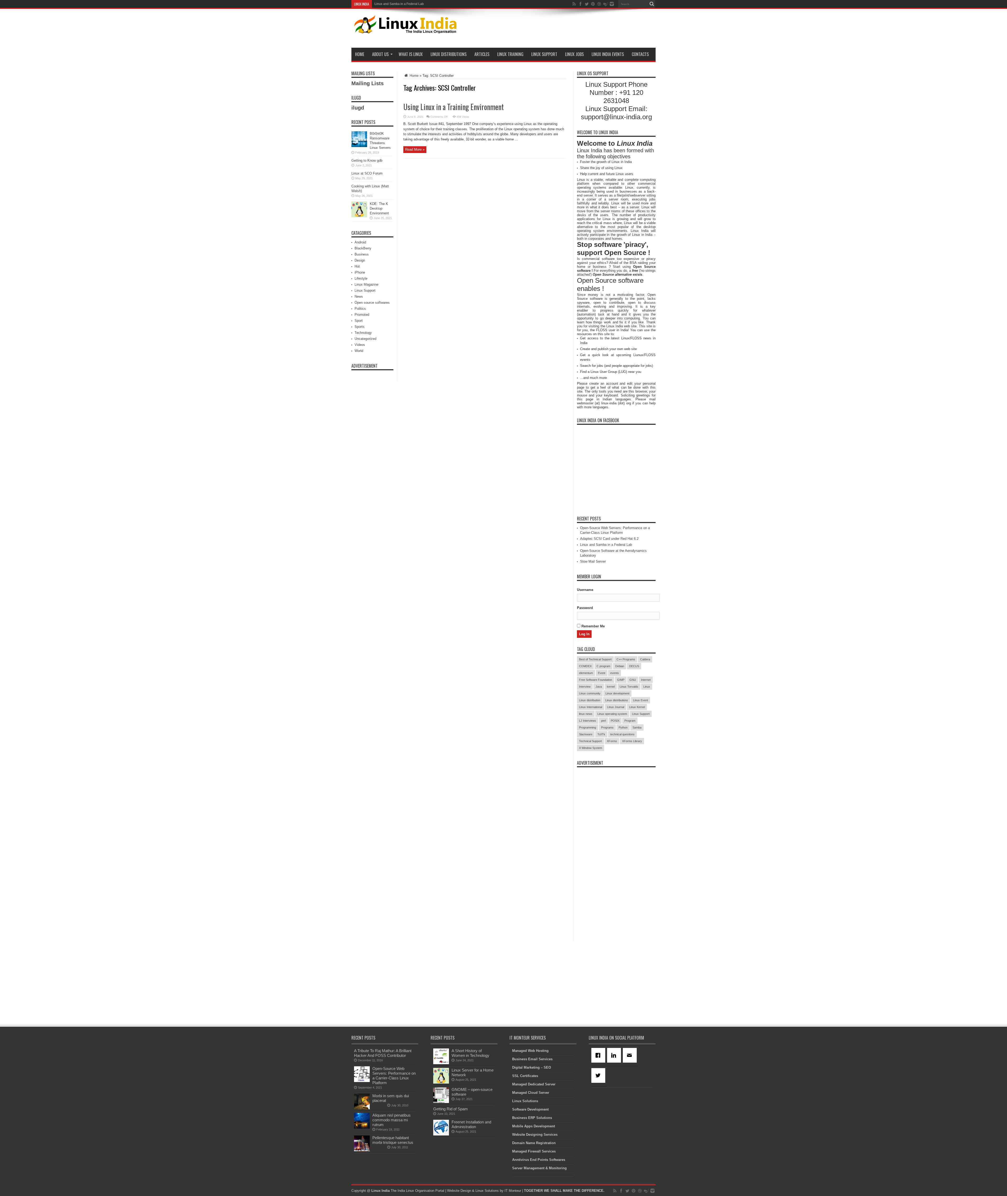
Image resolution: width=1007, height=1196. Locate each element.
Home (359, 54)
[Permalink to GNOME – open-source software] (441, 1102)
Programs (607, 727)
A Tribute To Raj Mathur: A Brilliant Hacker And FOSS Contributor (382, 1053)
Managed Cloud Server (530, 1093)
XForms (612, 741)
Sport (359, 321)
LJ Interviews (587, 720)
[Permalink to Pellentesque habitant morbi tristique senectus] (362, 1150)
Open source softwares (372, 303)
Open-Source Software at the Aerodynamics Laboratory (413, 4)
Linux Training (510, 54)
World (359, 351)
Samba (637, 727)
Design (360, 260)
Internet (646, 679)
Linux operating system (612, 713)
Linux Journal (615, 707)
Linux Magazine (366, 284)
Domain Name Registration (534, 1143)
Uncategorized (365, 339)
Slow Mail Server (593, 561)
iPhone (360, 272)
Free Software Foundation (595, 679)
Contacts (640, 54)
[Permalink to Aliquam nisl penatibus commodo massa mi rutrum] (362, 1127)
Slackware (585, 734)
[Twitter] (599, 1075)
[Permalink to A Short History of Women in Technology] (441, 1063)
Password (585, 608)
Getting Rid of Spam (450, 1109)
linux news (585, 713)
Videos (360, 345)
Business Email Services (532, 1059)
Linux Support (544, 54)
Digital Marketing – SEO (531, 1067)
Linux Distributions (449, 54)
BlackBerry (363, 248)
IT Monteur (513, 1191)
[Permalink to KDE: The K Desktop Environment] (359, 216)
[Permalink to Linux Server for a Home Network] (441, 1082)
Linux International (590, 707)
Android (360, 242)
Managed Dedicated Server (533, 1084)
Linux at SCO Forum (367, 173)
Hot (357, 266)
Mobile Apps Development (533, 1126)
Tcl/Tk (601, 734)
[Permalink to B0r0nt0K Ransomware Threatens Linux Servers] (359, 146)
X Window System (590, 747)
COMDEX (585, 666)
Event (601, 673)
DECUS (634, 666)
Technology (363, 333)
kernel (611, 686)
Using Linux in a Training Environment (453, 106)
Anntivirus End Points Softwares (538, 1160)
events (614, 673)
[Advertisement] (560, 29)
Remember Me (592, 626)
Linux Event (640, 700)
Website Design (459, 1191)
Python (623, 727)
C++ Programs (626, 659)
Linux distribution (589, 700)
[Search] (652, 4)
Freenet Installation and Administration (471, 1124)
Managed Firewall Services (534, 1151)
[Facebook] (599, 1055)
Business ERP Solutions (532, 1118)
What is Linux (411, 54)
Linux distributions (616, 700)
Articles (481, 54)
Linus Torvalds (629, 686)
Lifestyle (361, 278)
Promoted (362, 315)
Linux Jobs (574, 54)
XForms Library (632, 741)
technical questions (622, 734)
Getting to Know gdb (366, 160)
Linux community (590, 693)
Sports (360, 327)
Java (599, 686)
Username (585, 590)
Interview (585, 686)
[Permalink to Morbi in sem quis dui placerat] (362, 1108)
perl (603, 720)
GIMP (620, 679)
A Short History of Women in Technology (470, 1053)
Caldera (645, 659)
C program (603, 666)
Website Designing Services (535, 1135)
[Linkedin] (615, 1055)
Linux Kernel (637, 707)
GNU (632, 679)
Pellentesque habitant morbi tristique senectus (392, 1140)
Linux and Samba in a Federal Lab (606, 545)
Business (362, 254)
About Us (380, 54)
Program (629, 720)
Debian (619, 666)
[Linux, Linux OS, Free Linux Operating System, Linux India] (404, 29)
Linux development (617, 693)
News (359, 296)
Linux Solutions (525, 1101)
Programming (587, 727)
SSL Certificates (525, 1076)
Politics (360, 309)
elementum (586, 673)
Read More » (415, 149)
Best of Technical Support (595, 659)
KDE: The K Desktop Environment (379, 208)
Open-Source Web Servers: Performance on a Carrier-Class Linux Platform (394, 1075)
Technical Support (590, 741)
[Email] (631, 1055)
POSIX (615, 720)
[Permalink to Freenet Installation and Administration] (441, 1134)
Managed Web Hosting (530, 1051)
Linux (646, 686)
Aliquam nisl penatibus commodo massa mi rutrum (391, 1120)
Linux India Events (608, 54)
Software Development (530, 1109)
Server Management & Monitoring (539, 1168)
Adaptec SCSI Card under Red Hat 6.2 (609, 539)
